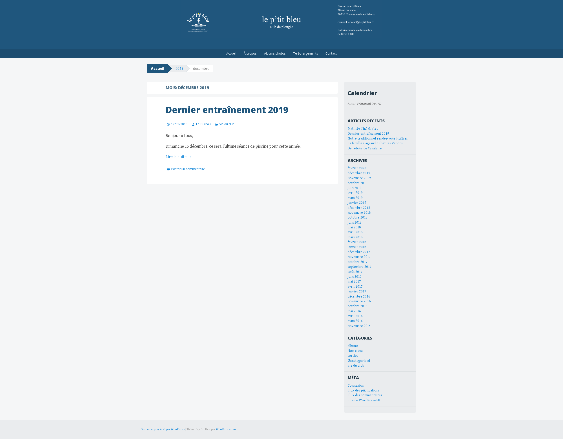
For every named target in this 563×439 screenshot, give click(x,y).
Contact (331, 53)
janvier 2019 (357, 203)
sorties (353, 356)
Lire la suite (179, 157)
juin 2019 (355, 188)
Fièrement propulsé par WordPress (163, 429)
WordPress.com (226, 429)
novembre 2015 (359, 326)
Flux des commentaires (365, 395)
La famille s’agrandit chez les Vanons (375, 143)
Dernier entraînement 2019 (227, 110)
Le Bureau (203, 124)
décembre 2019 (359, 173)
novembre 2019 (359, 178)
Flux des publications (364, 390)
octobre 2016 (357, 306)
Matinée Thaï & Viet (363, 129)
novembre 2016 (359, 301)
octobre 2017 (357, 262)
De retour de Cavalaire (365, 148)
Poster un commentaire (188, 169)
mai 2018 (354, 227)
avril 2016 (355, 316)
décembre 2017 (359, 252)
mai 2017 (354, 281)
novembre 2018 (359, 213)
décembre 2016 (359, 296)
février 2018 (357, 242)
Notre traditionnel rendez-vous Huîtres (378, 138)
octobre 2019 (357, 183)
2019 (179, 68)
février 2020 (357, 168)
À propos (250, 53)
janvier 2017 (357, 291)
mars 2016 (355, 321)
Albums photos (275, 53)
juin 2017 (355, 277)
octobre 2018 (357, 217)
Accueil (231, 53)
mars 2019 (355, 198)
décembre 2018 (359, 208)
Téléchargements (305, 53)
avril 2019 (355, 193)
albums (353, 346)
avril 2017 (355, 287)
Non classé (356, 351)
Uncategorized (359, 361)
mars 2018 (355, 237)
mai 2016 (354, 311)
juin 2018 (355, 222)
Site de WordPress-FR (364, 400)
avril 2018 (355, 232)
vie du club (226, 124)
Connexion (356, 386)
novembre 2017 (359, 257)
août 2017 (355, 272)
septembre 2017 (359, 267)
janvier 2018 (357, 247)
